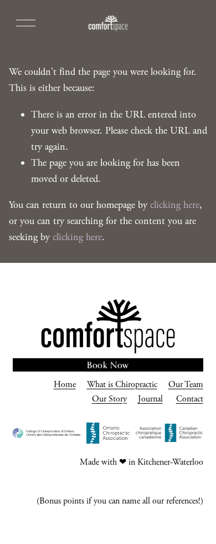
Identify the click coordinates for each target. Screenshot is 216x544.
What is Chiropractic (122, 384)
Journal (150, 399)
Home (65, 384)
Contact (189, 399)
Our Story (109, 399)
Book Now (108, 364)
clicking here (174, 205)
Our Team (185, 384)
